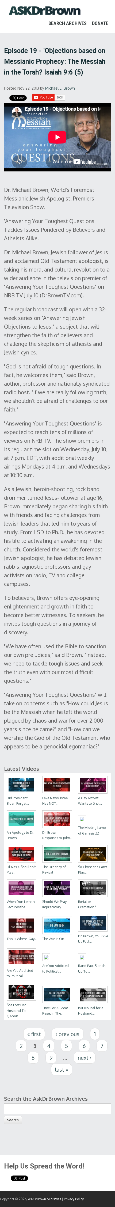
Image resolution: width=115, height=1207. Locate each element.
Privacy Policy (74, 1199)
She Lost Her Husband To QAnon (16, 1010)
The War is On (53, 939)
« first (34, 1033)
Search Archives (67, 23)
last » (61, 1069)
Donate (100, 23)
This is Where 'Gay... (22, 939)
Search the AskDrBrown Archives (46, 1098)
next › (84, 1057)
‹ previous (67, 1033)
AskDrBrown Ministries (44, 1199)
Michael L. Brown (60, 88)
